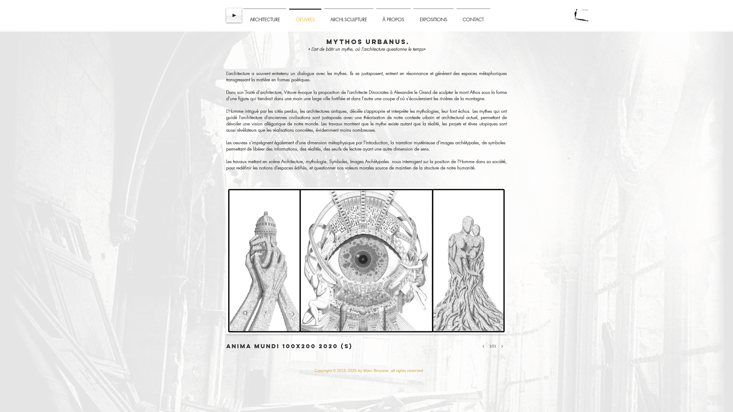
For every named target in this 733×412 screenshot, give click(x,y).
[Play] (234, 15)
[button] (366, 271)
